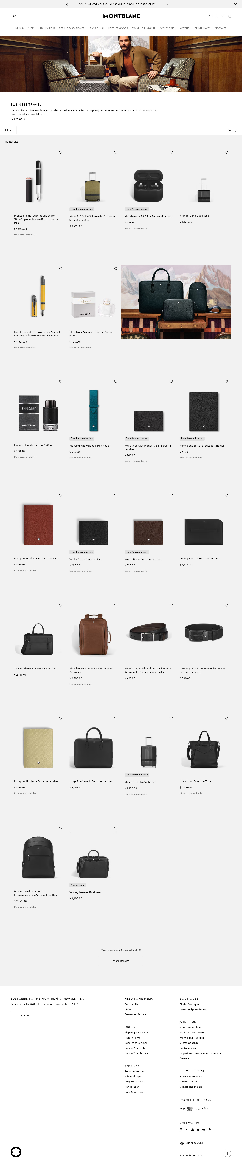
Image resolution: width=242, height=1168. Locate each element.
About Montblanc (190, 1027)
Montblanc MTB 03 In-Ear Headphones (148, 216)
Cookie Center (188, 1082)
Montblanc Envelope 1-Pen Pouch (89, 446)
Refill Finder (132, 1087)
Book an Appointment (193, 1009)
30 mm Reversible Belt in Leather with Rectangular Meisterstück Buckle (148, 670)
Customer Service (135, 1014)
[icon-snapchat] (192, 1129)
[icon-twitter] (198, 1129)
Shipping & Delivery (136, 1032)
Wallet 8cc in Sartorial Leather (143, 559)
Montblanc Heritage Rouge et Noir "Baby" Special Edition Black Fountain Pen (36, 219)
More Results (121, 961)
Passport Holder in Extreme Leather (36, 781)
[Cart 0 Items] (229, 17)
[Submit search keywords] (210, 16)
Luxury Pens (47, 28)
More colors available (136, 229)
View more (18, 119)
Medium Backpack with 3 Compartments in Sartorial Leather (35, 893)
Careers (184, 1058)
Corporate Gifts (134, 1082)
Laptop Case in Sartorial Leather (200, 558)
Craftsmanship (189, 1043)
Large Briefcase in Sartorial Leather (91, 781)
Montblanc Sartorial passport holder (202, 446)
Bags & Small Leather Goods (109, 28)
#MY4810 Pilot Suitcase (194, 216)
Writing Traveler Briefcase (85, 892)
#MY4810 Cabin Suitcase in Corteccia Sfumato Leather (92, 218)
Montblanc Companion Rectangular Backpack (91, 670)
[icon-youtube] (203, 1129)
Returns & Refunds (136, 1043)
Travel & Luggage (144, 28)
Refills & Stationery (72, 28)
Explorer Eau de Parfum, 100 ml (33, 445)
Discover (221, 28)
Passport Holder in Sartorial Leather (36, 558)
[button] (217, 16)
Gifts (31, 28)
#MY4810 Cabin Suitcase (140, 782)
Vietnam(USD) (194, 1143)
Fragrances (203, 28)
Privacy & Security (191, 1076)
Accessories (168, 28)
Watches (185, 28)
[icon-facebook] (186, 1129)
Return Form (132, 1038)
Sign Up (24, 1015)
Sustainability (188, 1048)
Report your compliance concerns (200, 1053)
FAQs (128, 1009)
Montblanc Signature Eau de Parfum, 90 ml (91, 334)
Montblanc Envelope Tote (195, 781)
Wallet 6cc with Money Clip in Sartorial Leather (148, 448)
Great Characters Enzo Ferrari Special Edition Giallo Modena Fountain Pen (37, 334)
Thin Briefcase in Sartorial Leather (35, 668)
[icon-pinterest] (209, 1129)
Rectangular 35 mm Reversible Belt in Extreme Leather (202, 670)
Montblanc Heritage (192, 1038)
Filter (8, 130)
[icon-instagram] (181, 1129)
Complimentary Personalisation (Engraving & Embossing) (117, 4)
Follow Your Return (136, 1053)
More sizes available (25, 235)
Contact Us (131, 1004)
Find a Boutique (189, 1004)
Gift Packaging (133, 1076)
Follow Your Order (136, 1048)
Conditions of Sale (191, 1087)
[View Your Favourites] (223, 17)
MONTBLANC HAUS (192, 1032)
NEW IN (19, 28)
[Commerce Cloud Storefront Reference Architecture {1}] (121, 16)
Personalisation (134, 1071)
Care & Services (134, 1092)
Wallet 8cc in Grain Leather (85, 559)
